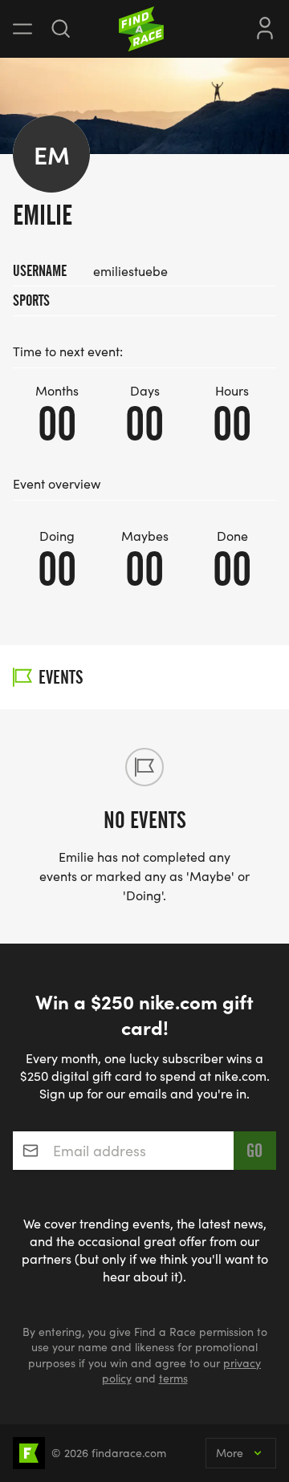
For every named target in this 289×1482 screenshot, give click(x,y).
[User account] (265, 26)
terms (173, 1378)
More (229, 1452)
